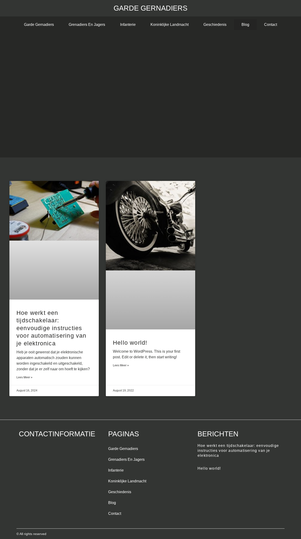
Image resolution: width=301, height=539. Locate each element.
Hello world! (130, 342)
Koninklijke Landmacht (169, 25)
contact (270, 25)
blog (245, 25)
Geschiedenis (214, 25)
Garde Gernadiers (150, 8)
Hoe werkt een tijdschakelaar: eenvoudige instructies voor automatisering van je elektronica (51, 328)
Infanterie (128, 25)
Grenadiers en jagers (87, 25)
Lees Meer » (24, 377)
